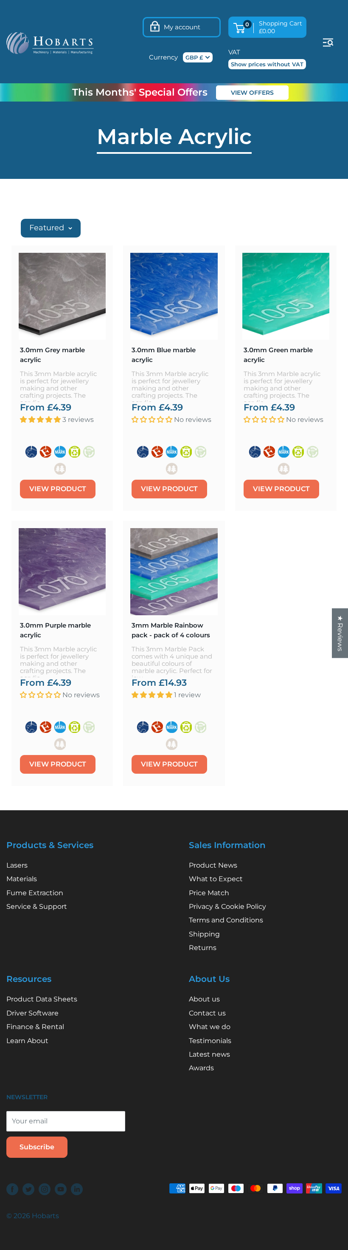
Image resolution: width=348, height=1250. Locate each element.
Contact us (207, 1013)
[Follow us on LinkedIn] (77, 1189)
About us (204, 999)
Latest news (209, 1054)
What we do (209, 1027)
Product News (213, 865)
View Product (57, 489)
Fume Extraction (34, 893)
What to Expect (216, 879)
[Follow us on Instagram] (45, 1189)
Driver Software (32, 1013)
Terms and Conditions (226, 920)
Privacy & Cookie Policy (227, 906)
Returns (202, 948)
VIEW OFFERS (252, 92)
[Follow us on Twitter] (28, 1189)
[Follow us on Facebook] (12, 1189)
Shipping (204, 934)
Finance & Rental (35, 1027)
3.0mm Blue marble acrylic (164, 355)
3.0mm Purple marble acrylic (55, 630)
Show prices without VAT (267, 64)
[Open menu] (328, 42)
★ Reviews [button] (340, 633)
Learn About (27, 1041)
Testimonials (210, 1041)
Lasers (17, 865)
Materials (21, 879)
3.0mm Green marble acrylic (278, 355)
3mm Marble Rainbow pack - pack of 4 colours (171, 630)
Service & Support (36, 906)
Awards (201, 1068)
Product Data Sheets (41, 999)
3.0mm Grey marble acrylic (52, 355)
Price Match (209, 893)
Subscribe (37, 1147)
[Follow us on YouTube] (61, 1189)
